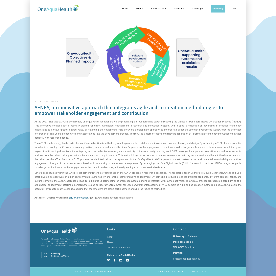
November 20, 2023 (44, 101)
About (110, 236)
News (60, 101)
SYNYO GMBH (106, 272)
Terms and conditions (118, 247)
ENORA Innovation (78, 197)
